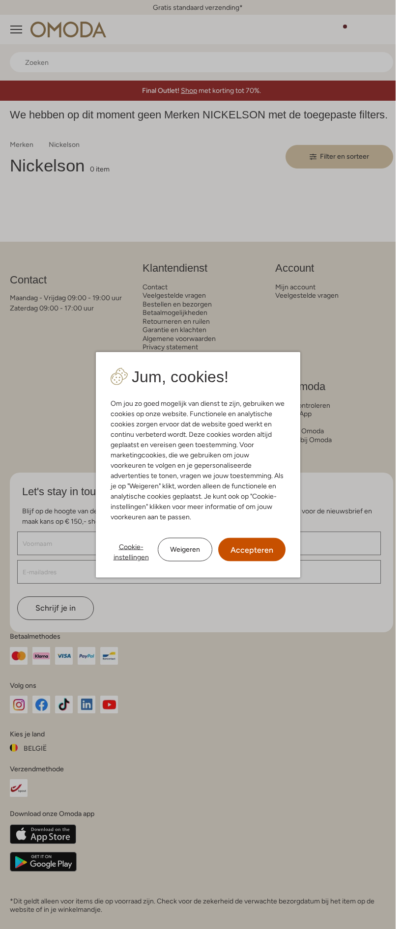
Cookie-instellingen (131, 551)
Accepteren (251, 549)
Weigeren (185, 549)
